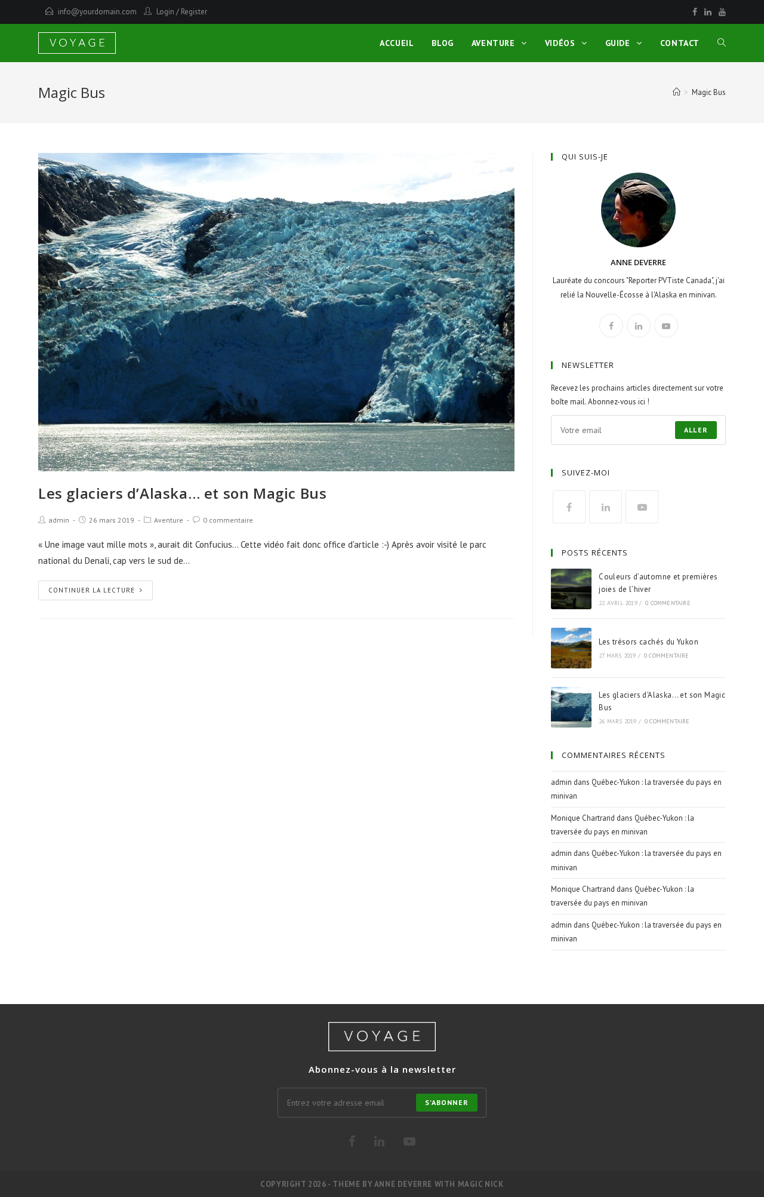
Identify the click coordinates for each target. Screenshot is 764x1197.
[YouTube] (720, 12)
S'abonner (447, 1102)
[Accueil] (676, 92)
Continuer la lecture (91, 590)
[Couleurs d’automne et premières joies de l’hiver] (571, 589)
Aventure (168, 519)
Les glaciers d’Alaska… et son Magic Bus (182, 493)
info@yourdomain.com (97, 12)
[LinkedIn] (708, 12)
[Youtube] (666, 325)
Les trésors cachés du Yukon (648, 642)
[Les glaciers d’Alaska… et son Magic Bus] (571, 707)
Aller (696, 429)
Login (165, 12)
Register (194, 12)
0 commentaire (228, 519)
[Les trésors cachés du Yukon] (571, 648)
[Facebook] (695, 12)
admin (58, 519)
